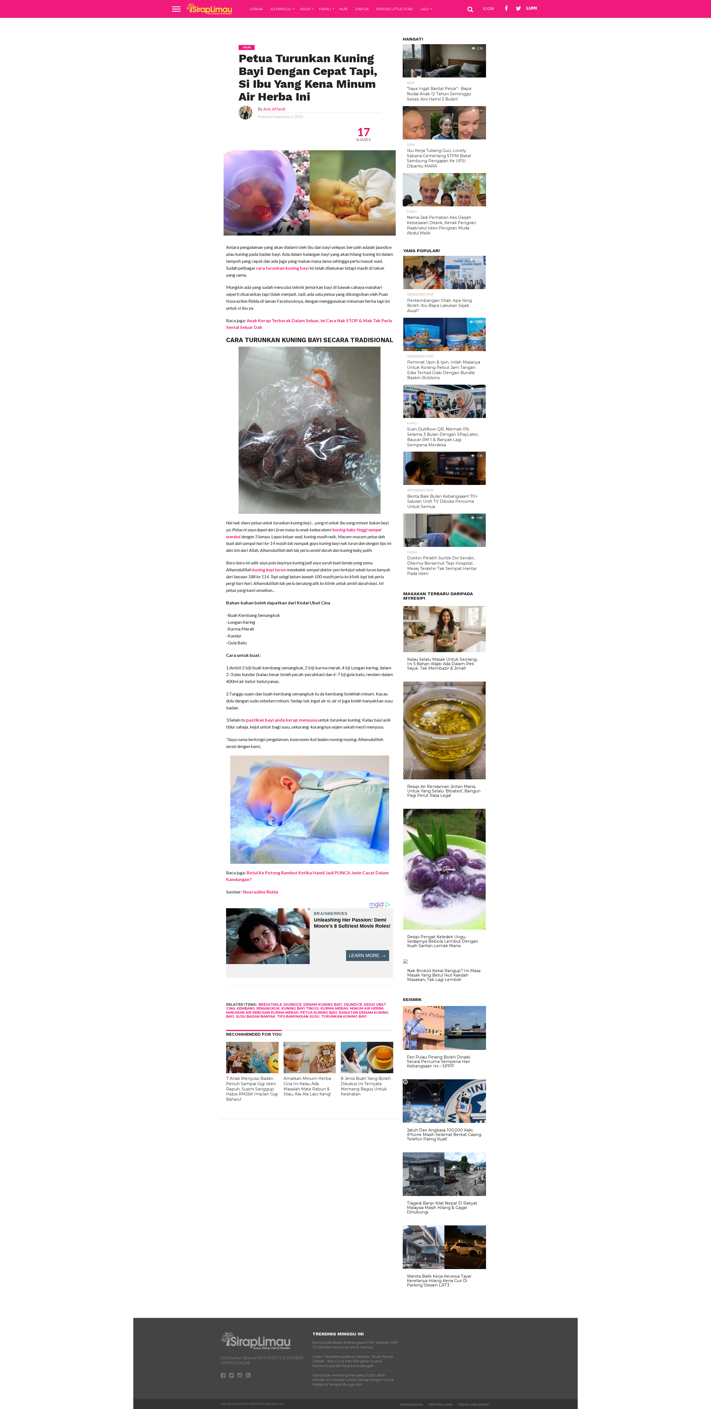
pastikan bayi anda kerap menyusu (281, 719)
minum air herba (367, 1008)
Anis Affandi (274, 109)
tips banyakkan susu (298, 1016)
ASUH (305, 9)
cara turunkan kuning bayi (282, 268)
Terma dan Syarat (474, 1405)
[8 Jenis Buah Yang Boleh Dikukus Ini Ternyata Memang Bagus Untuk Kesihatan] (367, 1071)
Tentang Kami (440, 1405)
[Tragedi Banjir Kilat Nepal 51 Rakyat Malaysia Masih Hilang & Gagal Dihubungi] (444, 1194)
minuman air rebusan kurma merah (262, 1012)
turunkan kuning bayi (344, 1016)
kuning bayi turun (269, 569)
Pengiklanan (411, 1405)
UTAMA (256, 9)
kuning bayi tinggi (300, 1008)
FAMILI (325, 9)
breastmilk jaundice (280, 1004)
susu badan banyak (255, 1016)
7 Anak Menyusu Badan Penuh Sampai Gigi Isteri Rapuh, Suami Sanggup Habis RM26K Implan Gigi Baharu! (252, 1089)
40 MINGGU (281, 9)
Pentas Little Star (394, 9)
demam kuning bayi (322, 1004)
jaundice (353, 1004)
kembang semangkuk (258, 1008)
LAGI (424, 9)
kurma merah (334, 1008)
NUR (343, 9)
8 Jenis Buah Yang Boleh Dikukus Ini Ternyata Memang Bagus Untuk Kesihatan (366, 1086)
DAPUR (362, 9)
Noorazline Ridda (260, 891)
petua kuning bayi (318, 1012)
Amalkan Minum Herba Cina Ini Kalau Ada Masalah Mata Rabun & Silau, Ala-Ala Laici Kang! (307, 1086)
